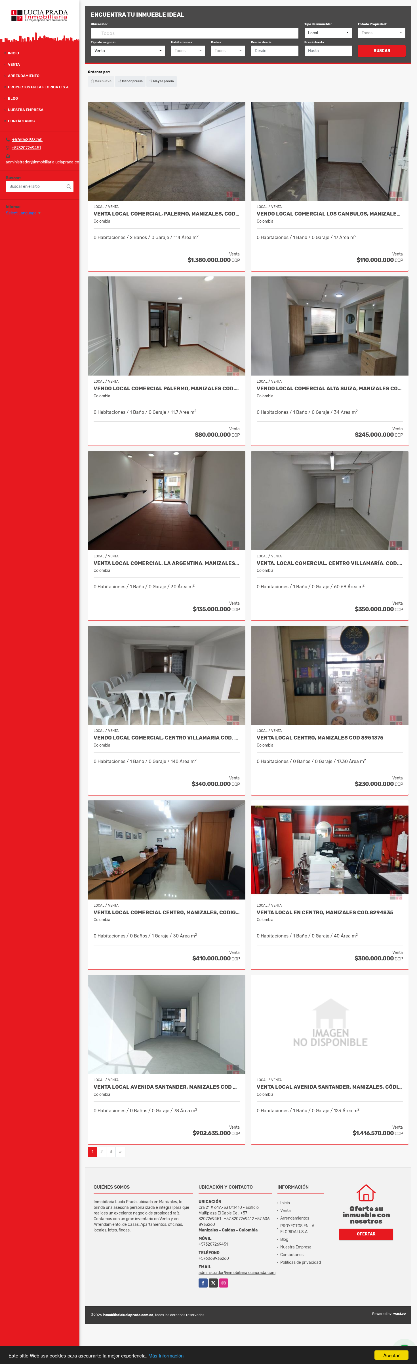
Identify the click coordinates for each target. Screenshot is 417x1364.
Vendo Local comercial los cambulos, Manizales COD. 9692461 (330, 214)
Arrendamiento (23, 76)
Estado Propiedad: (372, 24)
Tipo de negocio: (103, 42)
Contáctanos (21, 121)
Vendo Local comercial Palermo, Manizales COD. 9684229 (167, 389)
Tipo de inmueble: (318, 24)
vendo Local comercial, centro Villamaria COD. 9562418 (167, 738)
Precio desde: (261, 42)
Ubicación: (99, 24)
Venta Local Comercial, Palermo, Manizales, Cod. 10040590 (167, 214)
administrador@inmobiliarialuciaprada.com (44, 162)
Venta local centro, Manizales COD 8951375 (320, 738)
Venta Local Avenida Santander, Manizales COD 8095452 (167, 1087)
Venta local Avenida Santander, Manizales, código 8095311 (330, 1087)
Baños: (216, 42)
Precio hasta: (314, 42)
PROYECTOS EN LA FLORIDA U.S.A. (39, 87)
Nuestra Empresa (25, 110)
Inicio (13, 53)
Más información (166, 1355)
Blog (13, 98)
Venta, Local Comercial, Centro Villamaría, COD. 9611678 (330, 563)
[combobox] (328, 33)
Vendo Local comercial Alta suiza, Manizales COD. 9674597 (330, 389)
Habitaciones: (182, 42)
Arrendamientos (294, 1218)
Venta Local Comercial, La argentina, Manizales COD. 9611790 (167, 563)
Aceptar (391, 1355)
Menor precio (132, 81)
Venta (14, 64)
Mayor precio (163, 81)
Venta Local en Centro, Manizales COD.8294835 (325, 913)
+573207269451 (26, 148)
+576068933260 (27, 139)
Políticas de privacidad (300, 1262)
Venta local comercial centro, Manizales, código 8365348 (167, 913)
